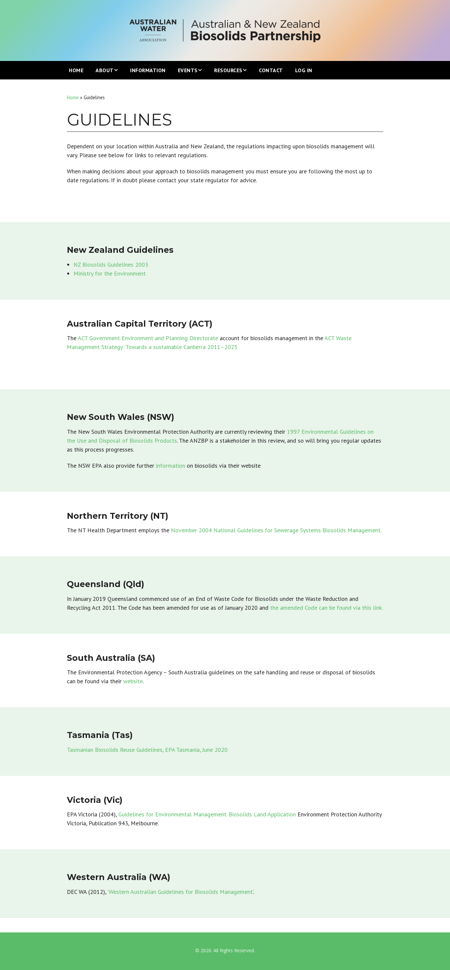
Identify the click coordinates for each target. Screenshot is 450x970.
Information (148, 70)
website (133, 681)
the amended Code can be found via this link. (326, 607)
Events (188, 70)
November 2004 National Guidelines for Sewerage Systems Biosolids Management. (276, 530)
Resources (228, 70)
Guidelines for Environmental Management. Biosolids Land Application (207, 814)
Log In (303, 70)
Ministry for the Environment (109, 273)
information (171, 465)
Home (76, 70)
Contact (271, 70)
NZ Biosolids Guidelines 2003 (110, 264)
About (105, 70)
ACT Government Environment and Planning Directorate (149, 338)
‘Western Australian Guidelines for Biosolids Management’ (180, 892)
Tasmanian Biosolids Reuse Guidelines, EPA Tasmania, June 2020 (147, 749)
